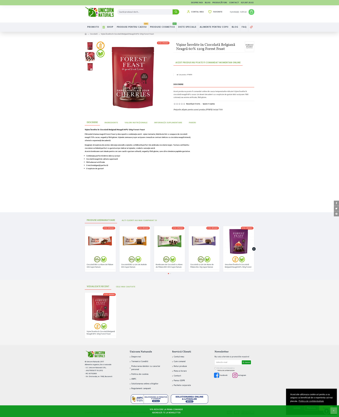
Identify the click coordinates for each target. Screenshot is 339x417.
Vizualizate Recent (98, 286)
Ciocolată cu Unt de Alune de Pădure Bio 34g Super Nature (202, 265)
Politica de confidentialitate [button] (311, 401)
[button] (85, 249)
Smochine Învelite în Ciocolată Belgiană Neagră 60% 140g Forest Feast (238, 266)
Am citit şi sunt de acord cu (226, 369)
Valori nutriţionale (136, 122)
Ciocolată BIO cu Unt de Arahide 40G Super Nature (134, 265)
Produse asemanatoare (101, 220)
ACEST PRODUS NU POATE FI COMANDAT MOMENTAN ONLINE (208, 62)
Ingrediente (111, 122)
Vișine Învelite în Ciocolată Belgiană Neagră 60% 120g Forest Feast (101, 332)
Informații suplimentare (168, 122)
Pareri (192, 122)
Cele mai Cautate (125, 286)
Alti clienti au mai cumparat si (139, 220)
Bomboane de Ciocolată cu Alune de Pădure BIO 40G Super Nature (169, 265)
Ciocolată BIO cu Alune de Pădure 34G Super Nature (100, 265)
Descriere (92, 122)
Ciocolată (93, 34)
